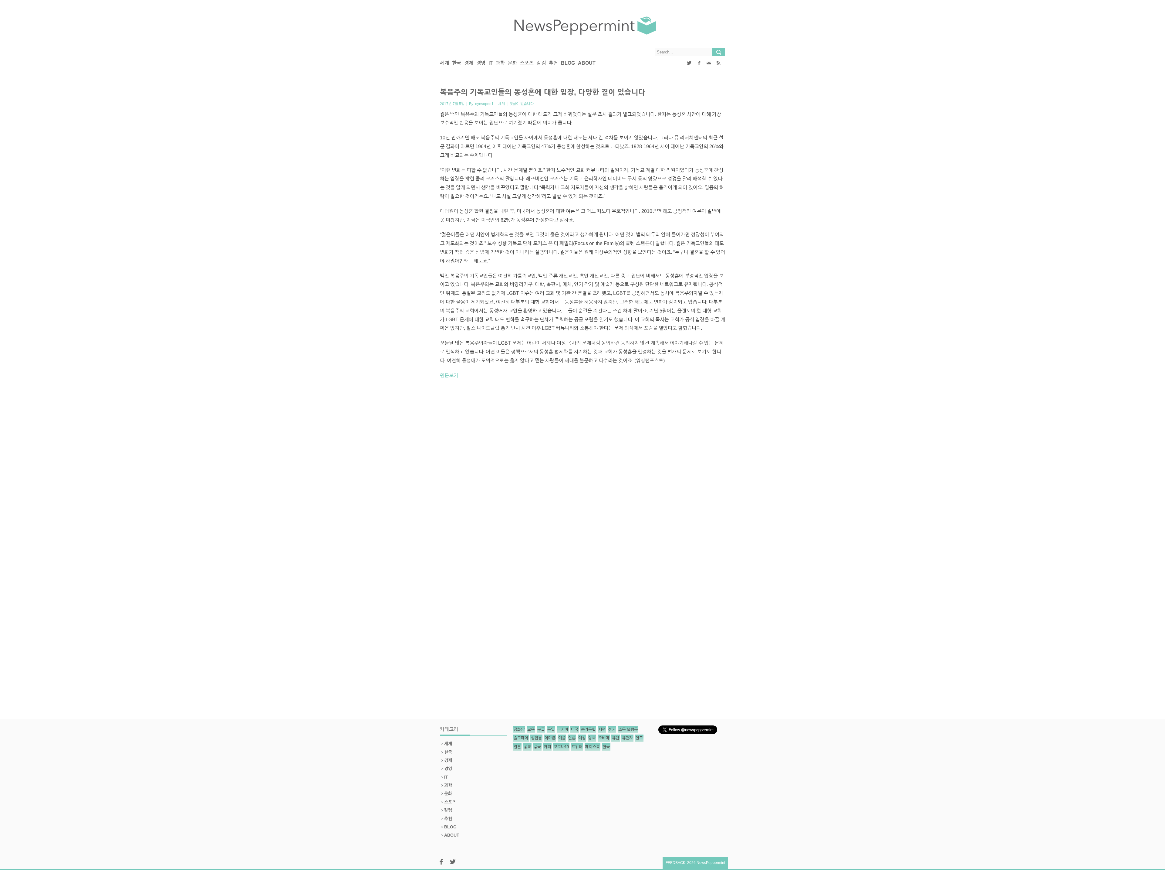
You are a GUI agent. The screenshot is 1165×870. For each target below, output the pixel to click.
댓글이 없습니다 (521, 104)
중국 (537, 747)
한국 (456, 63)
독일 (551, 729)
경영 (480, 63)
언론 (572, 738)
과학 (500, 63)
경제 (468, 63)
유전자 (627, 738)
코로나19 (561, 747)
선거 (612, 729)
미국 (574, 729)
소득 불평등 (628, 729)
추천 (553, 63)
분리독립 (588, 729)
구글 (541, 729)
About (587, 63)
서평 (602, 729)
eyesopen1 (484, 104)
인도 (639, 738)
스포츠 (527, 63)
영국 (592, 738)
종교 (527, 747)
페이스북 (592, 747)
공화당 (519, 729)
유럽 (615, 738)
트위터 (577, 747)
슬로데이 (521, 738)
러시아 (562, 729)
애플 (562, 738)
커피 (547, 747)
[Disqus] (582, 468)
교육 (531, 729)
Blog (568, 63)
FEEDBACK (675, 863)
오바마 (603, 738)
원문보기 (449, 375)
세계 (444, 63)
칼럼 (541, 63)
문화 (512, 63)
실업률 (536, 738)
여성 (582, 738)
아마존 (550, 738)
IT (490, 63)
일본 (517, 747)
